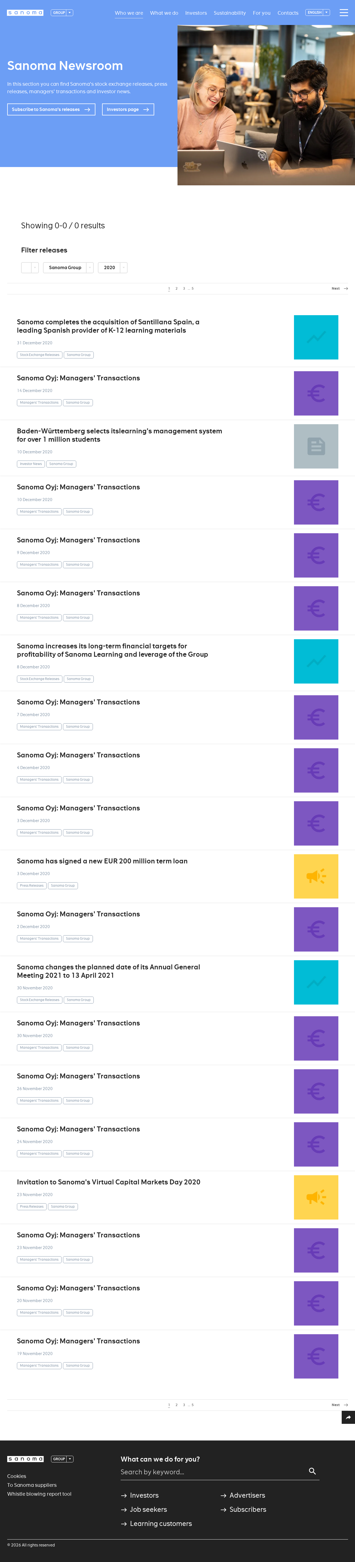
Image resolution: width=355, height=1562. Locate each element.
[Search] (313, 1471)
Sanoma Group (65, 268)
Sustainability (230, 12)
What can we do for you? (160, 1459)
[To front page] (25, 13)
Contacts (288, 12)
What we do (164, 12)
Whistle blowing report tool (39, 1494)
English (315, 12)
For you (262, 12)
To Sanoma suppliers (32, 1485)
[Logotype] (25, 1459)
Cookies (16, 1476)
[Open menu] (342, 12)
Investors (196, 12)
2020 (110, 268)
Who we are (129, 12)
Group (59, 13)
